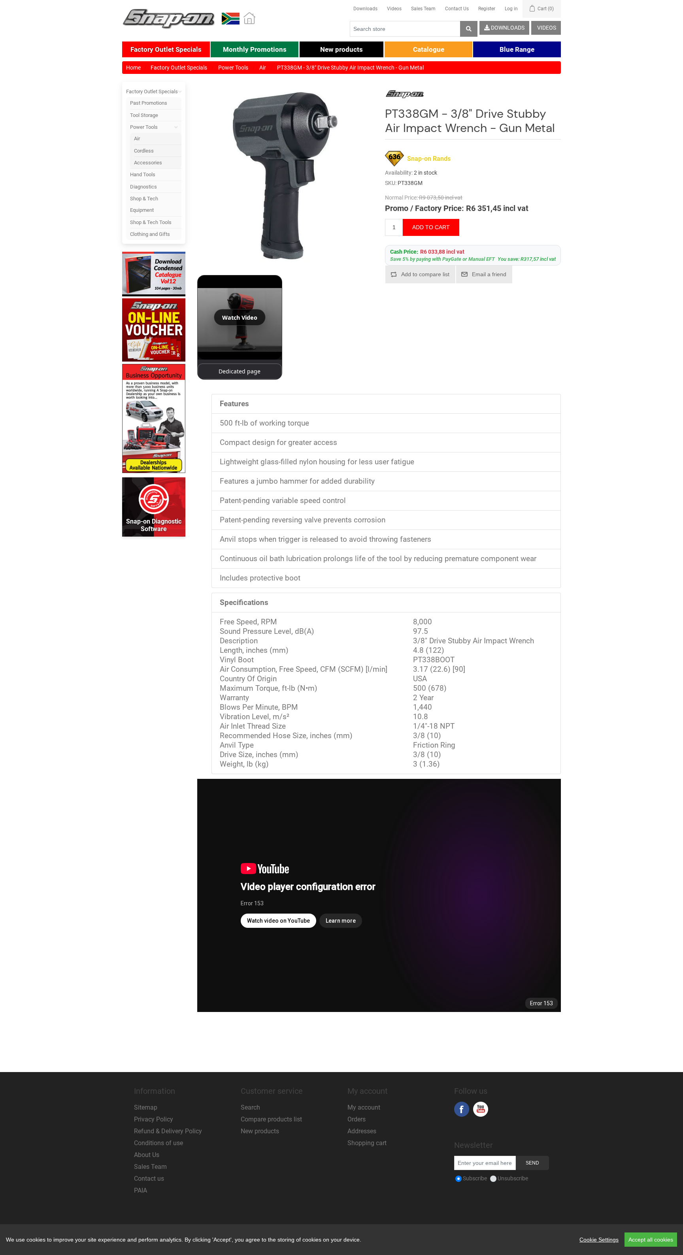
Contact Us (457, 8)
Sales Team (423, 8)
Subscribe (475, 1178)
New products (260, 1131)
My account (363, 1107)
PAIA (140, 1190)
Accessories (148, 163)
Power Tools (144, 127)
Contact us (149, 1178)
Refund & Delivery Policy (168, 1131)
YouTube (480, 1109)
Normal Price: (401, 197)
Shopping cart (367, 1143)
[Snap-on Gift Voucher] (153, 330)
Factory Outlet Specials (152, 91)
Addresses (361, 1131)
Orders (356, 1119)
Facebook (461, 1109)
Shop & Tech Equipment (144, 204)
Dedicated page (239, 371)
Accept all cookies (650, 1239)
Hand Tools (142, 174)
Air (137, 138)
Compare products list (271, 1119)
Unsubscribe (513, 1178)
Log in (511, 8)
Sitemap (145, 1107)
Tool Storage (144, 115)
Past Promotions (148, 103)
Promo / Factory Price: (424, 208)
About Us (146, 1155)
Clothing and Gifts (150, 234)
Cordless (144, 151)
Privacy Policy (153, 1119)
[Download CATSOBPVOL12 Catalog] (153, 274)
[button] (166, 49)
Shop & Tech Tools (151, 222)
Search (250, 1107)
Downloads (365, 8)
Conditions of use (158, 1143)
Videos (394, 8)
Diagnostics (143, 187)
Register (486, 8)
